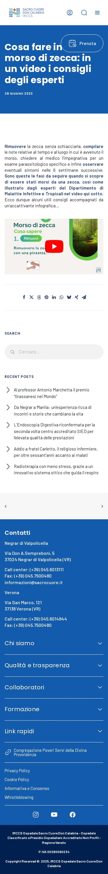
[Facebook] (72, 814)
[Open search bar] (84, 12)
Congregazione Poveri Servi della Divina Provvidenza (50, 752)
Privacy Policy (17, 770)
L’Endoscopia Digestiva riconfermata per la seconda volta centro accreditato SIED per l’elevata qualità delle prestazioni (54, 431)
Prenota (87, 43)
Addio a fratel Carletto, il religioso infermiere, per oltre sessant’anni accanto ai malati (56, 452)
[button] (24, 297)
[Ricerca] (54, 351)
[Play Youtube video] (54, 246)
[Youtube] (54, 814)
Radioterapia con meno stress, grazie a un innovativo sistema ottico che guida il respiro (56, 469)
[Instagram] (35, 814)
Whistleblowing (19, 797)
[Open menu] (97, 12)
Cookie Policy (17, 779)
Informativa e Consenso (27, 788)
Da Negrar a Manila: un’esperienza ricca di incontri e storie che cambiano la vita (53, 410)
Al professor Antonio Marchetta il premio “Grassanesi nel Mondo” (51, 393)
